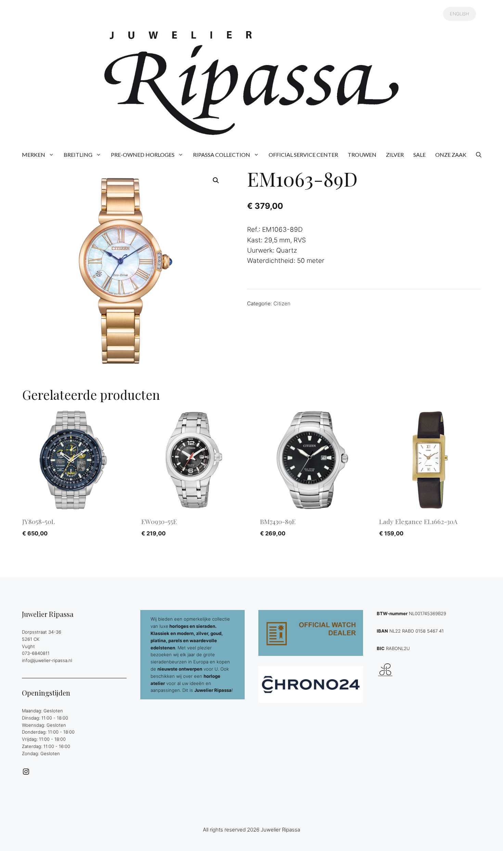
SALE (419, 154)
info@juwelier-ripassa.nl (47, 660)
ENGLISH (459, 13)
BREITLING (78, 154)
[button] (478, 155)
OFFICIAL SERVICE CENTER (303, 154)
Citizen (282, 303)
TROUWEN (362, 154)
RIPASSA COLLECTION (221, 154)
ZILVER (395, 154)
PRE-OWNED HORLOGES (143, 154)
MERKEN (33, 154)
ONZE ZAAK (450, 154)
